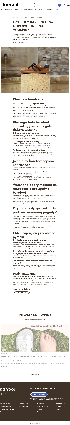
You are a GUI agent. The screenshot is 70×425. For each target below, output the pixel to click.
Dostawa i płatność (24, 403)
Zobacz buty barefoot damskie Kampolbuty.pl (38, 284)
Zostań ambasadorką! (5, 406)
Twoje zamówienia (60, 403)
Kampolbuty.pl (13, 17)
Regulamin (39, 409)
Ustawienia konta (60, 406)
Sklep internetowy (34, 423)
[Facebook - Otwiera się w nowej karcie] (1, 394)
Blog (17, 17)
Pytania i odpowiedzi (42, 406)
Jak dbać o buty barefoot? (22, 294)
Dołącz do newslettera (39, 394)
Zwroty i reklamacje (23, 406)
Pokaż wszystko (35, 374)
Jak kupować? (40, 403)
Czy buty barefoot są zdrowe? (23, 292)
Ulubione (58, 409)
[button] (59, 5)
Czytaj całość (5, 367)
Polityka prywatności (42, 412)
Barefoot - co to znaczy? (22, 291)
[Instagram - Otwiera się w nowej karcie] (5, 394)
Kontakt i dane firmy (5, 403)
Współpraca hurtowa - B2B (7, 409)
